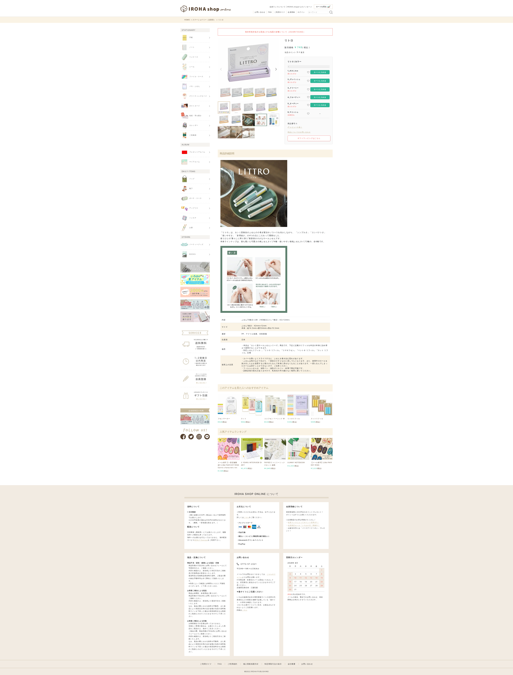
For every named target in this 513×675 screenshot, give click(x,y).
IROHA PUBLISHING (260, 671)
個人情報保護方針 (251, 664)
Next (276, 69)
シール (192, 67)
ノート (192, 47)
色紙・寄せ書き (195, 116)
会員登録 (291, 12)
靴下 (191, 188)
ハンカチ (192, 218)
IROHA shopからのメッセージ (299, 7)
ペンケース (193, 57)
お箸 (191, 228)
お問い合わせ (260, 12)
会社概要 (291, 664)
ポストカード (194, 106)
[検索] (331, 12)
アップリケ (193, 208)
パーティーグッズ (196, 244)
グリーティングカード (198, 96)
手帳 (191, 37)
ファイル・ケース (196, 76)
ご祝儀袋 (192, 135)
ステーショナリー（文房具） (204, 20)
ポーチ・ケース (195, 198)
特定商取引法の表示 (273, 664)
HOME (187, 20)
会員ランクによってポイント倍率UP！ (303, 522)
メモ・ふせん (194, 86)
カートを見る (321, 7)
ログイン (301, 12)
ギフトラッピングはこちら (309, 138)
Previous (221, 69)
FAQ (270, 12)
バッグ (192, 179)
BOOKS (192, 254)
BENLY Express (201, 540)
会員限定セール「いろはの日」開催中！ (304, 525)
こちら (246, 517)
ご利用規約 (232, 664)
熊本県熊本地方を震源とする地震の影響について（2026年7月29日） (275, 32)
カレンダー (193, 125)
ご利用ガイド (279, 12)
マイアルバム (194, 162)
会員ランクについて (277, 7)
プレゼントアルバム (197, 152)
